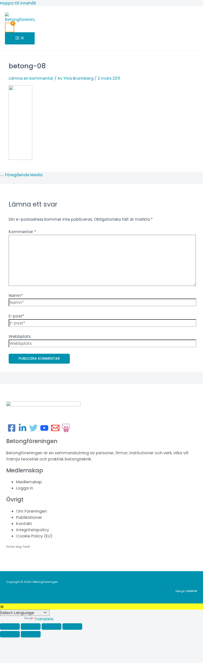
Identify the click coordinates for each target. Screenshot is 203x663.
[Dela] (51, 626)
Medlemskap (29, 482)
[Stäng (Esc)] (72, 626)
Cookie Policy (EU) (34, 536)
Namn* (16, 295)
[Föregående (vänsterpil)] (10, 634)
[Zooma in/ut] (10, 626)
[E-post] (55, 431)
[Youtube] (44, 431)
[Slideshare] (66, 431)
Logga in (24, 488)
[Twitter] (33, 431)
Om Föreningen (31, 511)
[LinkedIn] (22, 431)
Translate (43, 619)
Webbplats (20, 336)
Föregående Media (21, 175)
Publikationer (29, 517)
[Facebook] (11, 431)
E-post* (16, 316)
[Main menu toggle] (20, 38)
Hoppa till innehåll (18, 3)
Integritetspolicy (32, 530)
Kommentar (22, 232)
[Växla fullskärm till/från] (31, 626)
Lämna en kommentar (31, 78)
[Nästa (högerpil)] (31, 634)
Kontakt (24, 523)
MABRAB (191, 591)
